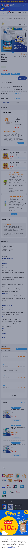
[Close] (26, 537)
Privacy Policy (11, 547)
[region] (14, 542)
